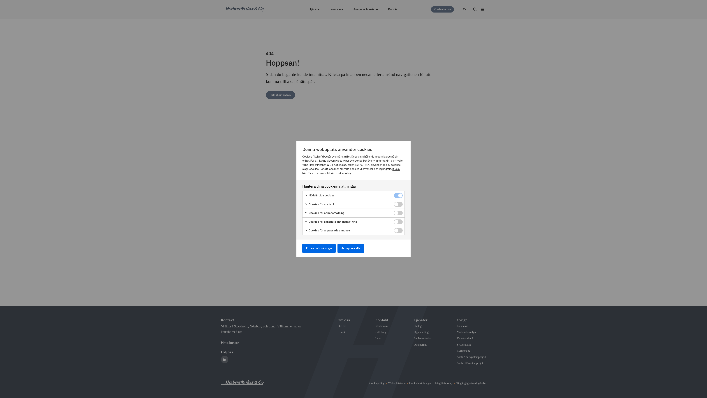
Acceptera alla (350, 248)
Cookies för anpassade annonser (329, 230)
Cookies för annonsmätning (326, 213)
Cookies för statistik (321, 204)
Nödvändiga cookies (321, 195)
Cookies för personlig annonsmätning (332, 222)
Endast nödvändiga (319, 248)
